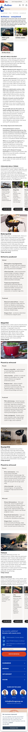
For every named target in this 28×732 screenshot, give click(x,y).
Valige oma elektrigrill (11, 209)
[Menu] (1, 5)
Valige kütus (7, 621)
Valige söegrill (5, 339)
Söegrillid (16, 190)
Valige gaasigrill (5, 460)
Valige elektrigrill (6, 252)
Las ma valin (6, 724)
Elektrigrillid (5, 189)
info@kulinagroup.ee (14, 701)
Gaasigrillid (5, 447)
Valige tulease (5, 572)
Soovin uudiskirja (14, 654)
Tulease (4, 552)
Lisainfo (11, 722)
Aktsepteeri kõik (14, 727)
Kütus (3, 594)
